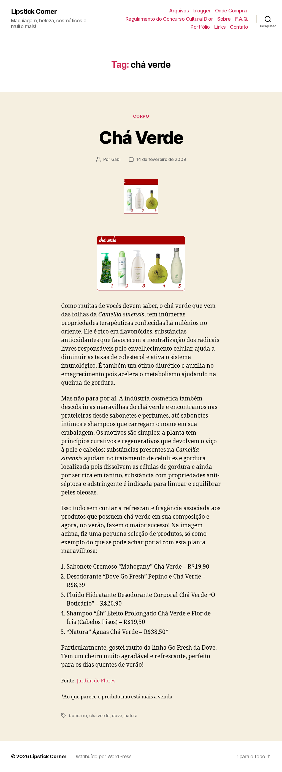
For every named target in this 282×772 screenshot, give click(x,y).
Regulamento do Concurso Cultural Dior (169, 19)
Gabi (116, 159)
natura (130, 715)
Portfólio (200, 27)
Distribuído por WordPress (102, 756)
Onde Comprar (231, 11)
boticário (78, 715)
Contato (239, 27)
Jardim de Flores (96, 681)
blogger (202, 11)
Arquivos (179, 11)
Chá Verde (141, 137)
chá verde (99, 715)
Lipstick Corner (34, 11)
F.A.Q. (241, 19)
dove (117, 715)
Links (220, 27)
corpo (141, 116)
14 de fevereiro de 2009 (161, 159)
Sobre (224, 19)
